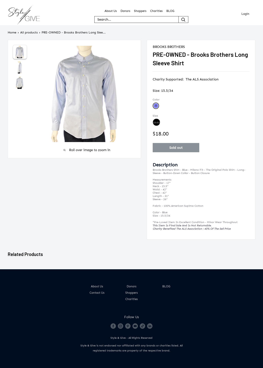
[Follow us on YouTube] (135, 326)
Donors (125, 11)
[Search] (183, 19)
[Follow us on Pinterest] (128, 326)
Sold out (176, 148)
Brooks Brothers (169, 47)
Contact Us (97, 292)
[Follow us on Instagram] (120, 326)
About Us (111, 11)
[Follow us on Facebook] (113, 326)
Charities (156, 11)
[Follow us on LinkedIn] (149, 326)
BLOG (170, 11)
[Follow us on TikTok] (142, 326)
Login (245, 14)
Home (12, 32)
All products (29, 32)
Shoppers (140, 11)
